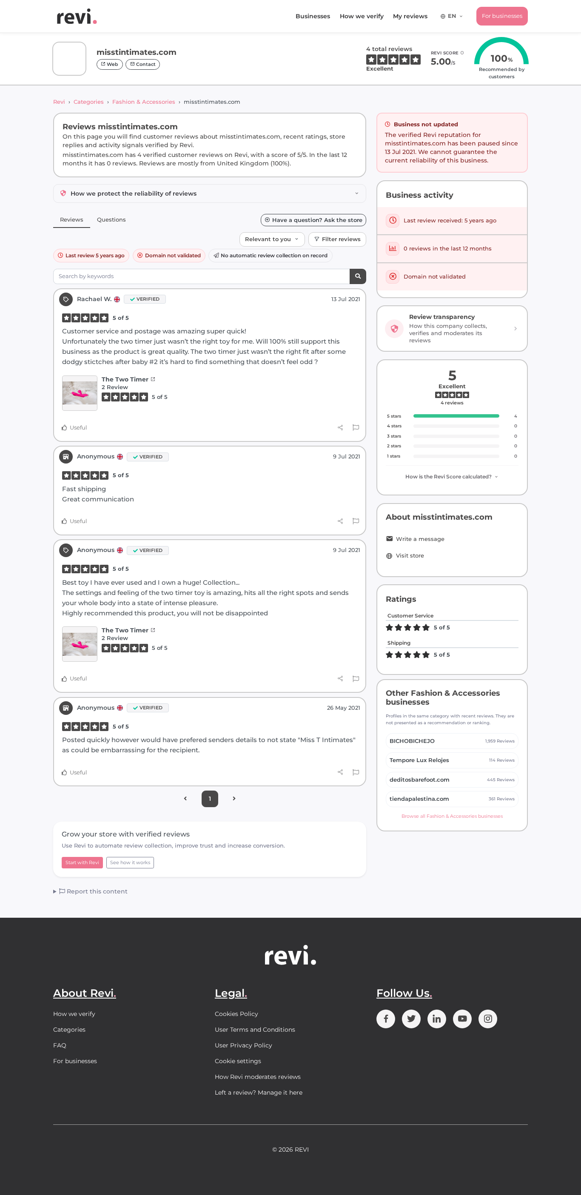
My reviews (410, 16)
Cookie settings (238, 1061)
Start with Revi (82, 862)
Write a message (420, 539)
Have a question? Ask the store (317, 220)
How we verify (362, 16)
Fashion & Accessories (143, 101)
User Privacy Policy (243, 1045)
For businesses (502, 15)
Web (111, 64)
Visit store (410, 555)
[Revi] (77, 16)
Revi (59, 101)
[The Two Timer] (79, 393)
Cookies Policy (236, 1014)
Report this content (96, 891)
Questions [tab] (111, 219)
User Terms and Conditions (255, 1029)
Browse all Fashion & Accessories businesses (452, 816)
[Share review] (340, 427)
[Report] (355, 427)
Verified (148, 299)
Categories (89, 101)
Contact (145, 64)
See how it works (130, 862)
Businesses (313, 16)
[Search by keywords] (358, 277)
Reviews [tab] (71, 219)
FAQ (59, 1045)
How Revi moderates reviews (258, 1077)
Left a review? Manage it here (258, 1092)
